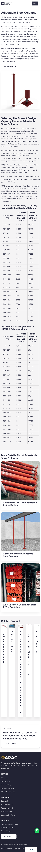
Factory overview (7, 788)
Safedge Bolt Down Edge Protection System (20, 672)
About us (4, 778)
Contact (10, 848)
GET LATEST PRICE (10, 66)
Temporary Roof (4, 646)
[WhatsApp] (37, 830)
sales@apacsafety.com (9, 824)
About (3, 848)
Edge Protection (7, 804)
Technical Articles (7, 827)
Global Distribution (8, 792)
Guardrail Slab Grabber (29, 653)
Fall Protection (6, 812)
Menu (35, 3)
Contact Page (6, 831)
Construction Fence (8, 815)
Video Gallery (6, 785)
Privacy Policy (20, 848)
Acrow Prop (37, 641)
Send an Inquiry (11, 743)
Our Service (5, 781)
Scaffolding (5, 801)
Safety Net (12, 641)
